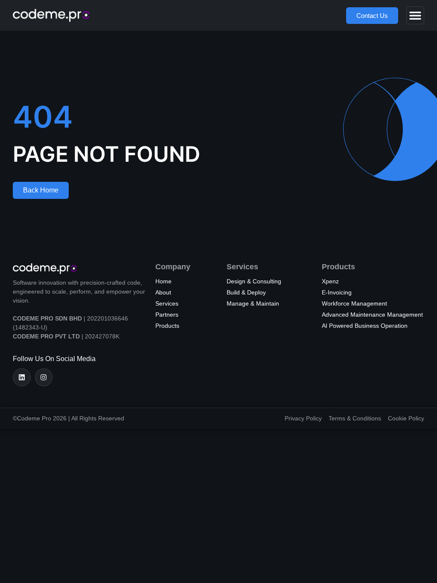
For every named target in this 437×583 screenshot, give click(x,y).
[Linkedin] (22, 377)
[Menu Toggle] (415, 15)
